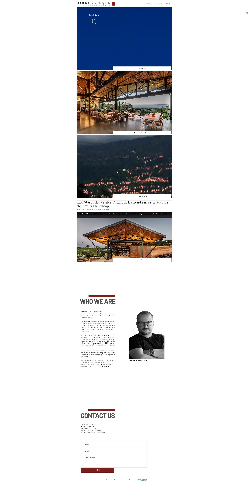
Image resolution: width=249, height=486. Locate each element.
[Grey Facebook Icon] (247, 9)
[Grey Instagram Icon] (247, 13)
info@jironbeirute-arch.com (95, 432)
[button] (124, 102)
